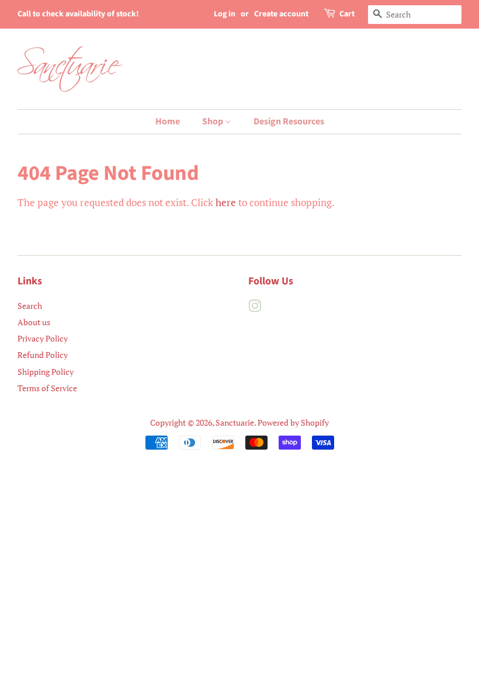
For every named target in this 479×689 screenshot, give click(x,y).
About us (34, 322)
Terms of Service (47, 388)
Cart (347, 14)
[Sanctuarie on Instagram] (254, 308)
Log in (224, 14)
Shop (213, 121)
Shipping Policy (46, 371)
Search (30, 305)
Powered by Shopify (293, 422)
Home (167, 121)
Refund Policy (43, 354)
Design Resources (289, 121)
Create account (281, 14)
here (226, 202)
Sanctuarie (235, 422)
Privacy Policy (43, 338)
